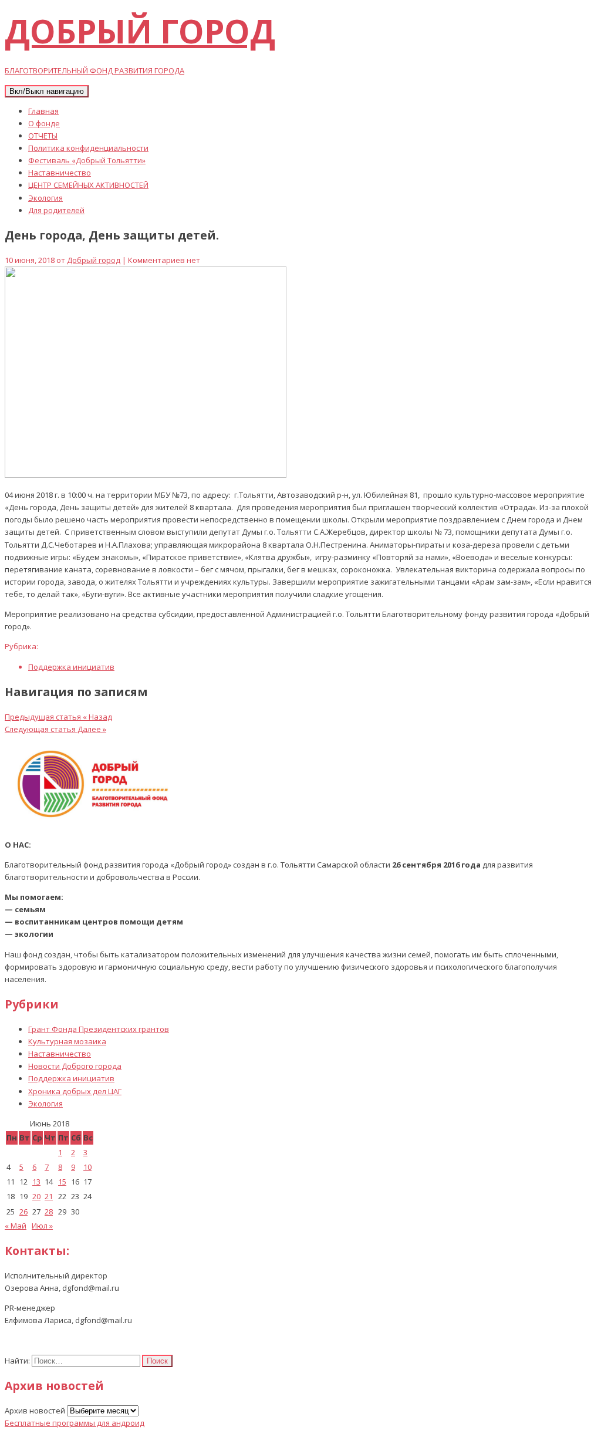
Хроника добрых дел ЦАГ (74, 1091)
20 (36, 1196)
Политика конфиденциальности (88, 148)
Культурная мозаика (67, 1041)
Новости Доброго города (74, 1066)
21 (49, 1196)
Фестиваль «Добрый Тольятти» (87, 160)
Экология (45, 198)
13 (36, 1181)
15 (62, 1181)
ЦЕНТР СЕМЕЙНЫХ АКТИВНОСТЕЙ (88, 185)
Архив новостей (35, 1410)
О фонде (44, 123)
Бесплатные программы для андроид (74, 1423)
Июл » (42, 1225)
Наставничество (59, 172)
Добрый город (93, 260)
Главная (43, 111)
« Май (15, 1225)
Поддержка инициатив (71, 667)
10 (87, 1167)
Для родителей (56, 210)
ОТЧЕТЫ (43, 135)
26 (23, 1211)
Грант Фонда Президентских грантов (98, 1029)
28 (49, 1211)
